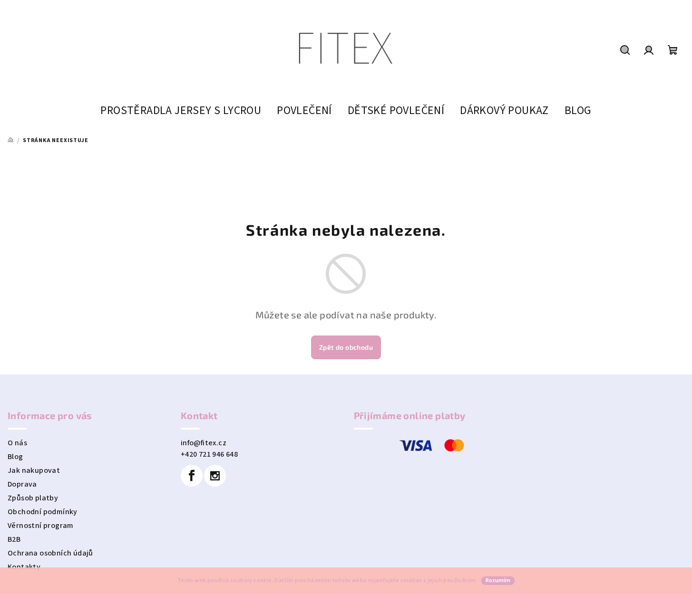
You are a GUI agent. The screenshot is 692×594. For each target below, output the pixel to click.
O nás (17, 443)
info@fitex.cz (203, 443)
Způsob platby (33, 498)
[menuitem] (181, 111)
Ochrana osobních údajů (50, 553)
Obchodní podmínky (43, 512)
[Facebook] (192, 476)
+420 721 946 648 (209, 454)
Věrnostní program (41, 525)
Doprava (22, 484)
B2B (14, 539)
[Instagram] (215, 476)
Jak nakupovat (34, 470)
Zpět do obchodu (346, 347)
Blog (15, 456)
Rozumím (498, 580)
